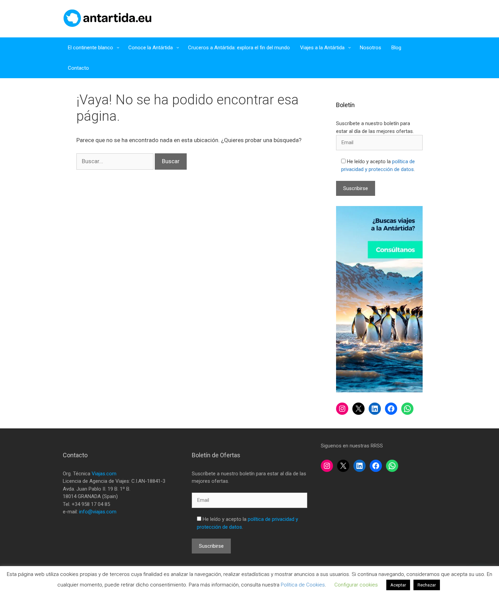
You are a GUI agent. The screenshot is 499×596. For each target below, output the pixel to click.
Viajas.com (104, 474)
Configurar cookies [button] (356, 585)
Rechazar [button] (427, 585)
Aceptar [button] (398, 585)
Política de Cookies (303, 585)
